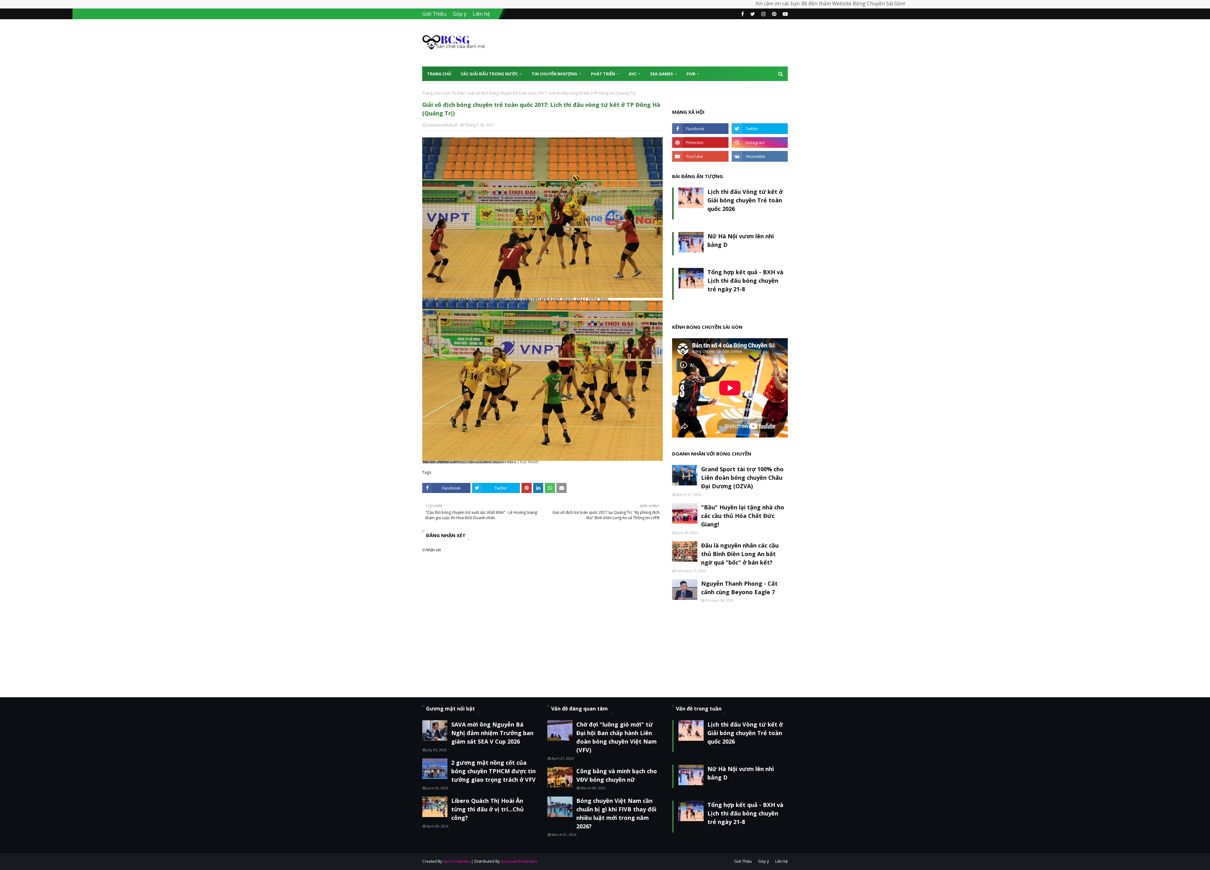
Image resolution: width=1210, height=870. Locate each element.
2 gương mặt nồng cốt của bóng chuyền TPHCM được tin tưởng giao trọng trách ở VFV (493, 771)
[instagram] (763, 14)
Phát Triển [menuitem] (603, 74)
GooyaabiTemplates (519, 861)
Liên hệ (481, 13)
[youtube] (784, 14)
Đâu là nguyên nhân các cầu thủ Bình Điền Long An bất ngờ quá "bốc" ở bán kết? (740, 554)
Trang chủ (431, 93)
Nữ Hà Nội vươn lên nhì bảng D (740, 240)
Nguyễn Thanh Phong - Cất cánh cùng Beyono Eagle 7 (739, 588)
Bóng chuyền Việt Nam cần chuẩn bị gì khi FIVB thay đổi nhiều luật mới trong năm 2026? (616, 813)
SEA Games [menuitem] (661, 74)
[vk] (760, 156)
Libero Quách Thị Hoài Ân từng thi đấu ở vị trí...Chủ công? (487, 809)
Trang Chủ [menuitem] (439, 74)
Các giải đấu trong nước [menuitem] (489, 74)
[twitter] (753, 14)
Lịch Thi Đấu (453, 93)
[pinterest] (774, 14)
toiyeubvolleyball (442, 125)
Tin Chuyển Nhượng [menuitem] (554, 74)
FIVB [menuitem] (691, 74)
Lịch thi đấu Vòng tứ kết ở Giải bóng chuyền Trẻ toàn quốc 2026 (745, 200)
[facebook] (743, 14)
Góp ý (459, 13)
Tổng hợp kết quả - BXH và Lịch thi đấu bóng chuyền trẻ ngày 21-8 (745, 280)
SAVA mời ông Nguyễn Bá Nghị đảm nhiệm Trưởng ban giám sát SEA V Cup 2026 (492, 733)
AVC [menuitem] (633, 74)
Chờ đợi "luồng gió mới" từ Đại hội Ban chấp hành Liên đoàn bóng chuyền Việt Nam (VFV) (616, 737)
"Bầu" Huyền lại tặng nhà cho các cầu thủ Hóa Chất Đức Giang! (742, 515)
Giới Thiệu (434, 13)
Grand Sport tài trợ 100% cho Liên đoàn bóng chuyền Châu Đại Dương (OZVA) (742, 477)
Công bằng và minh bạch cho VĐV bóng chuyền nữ (616, 775)
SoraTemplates (456, 861)
